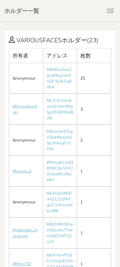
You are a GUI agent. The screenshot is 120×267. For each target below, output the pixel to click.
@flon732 (22, 263)
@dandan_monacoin (25, 232)
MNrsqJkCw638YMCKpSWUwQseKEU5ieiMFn (60, 171)
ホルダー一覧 (21, 10)
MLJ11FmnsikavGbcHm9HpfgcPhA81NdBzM (60, 109)
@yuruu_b (22, 171)
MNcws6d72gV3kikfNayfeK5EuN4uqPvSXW (60, 140)
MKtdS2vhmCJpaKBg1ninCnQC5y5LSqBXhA (59, 78)
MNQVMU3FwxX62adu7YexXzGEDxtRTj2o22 (60, 232)
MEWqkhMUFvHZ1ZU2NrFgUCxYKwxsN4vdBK (60, 202)
